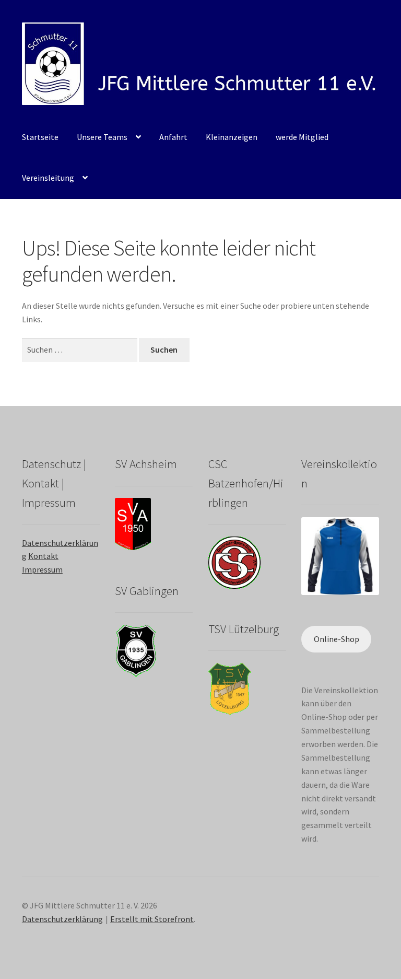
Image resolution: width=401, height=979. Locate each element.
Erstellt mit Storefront (152, 919)
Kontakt (43, 556)
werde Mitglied (302, 137)
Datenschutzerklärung (62, 919)
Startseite (40, 137)
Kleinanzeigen (231, 137)
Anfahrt (173, 137)
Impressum (42, 569)
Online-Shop (336, 639)
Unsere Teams (102, 137)
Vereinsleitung (48, 177)
